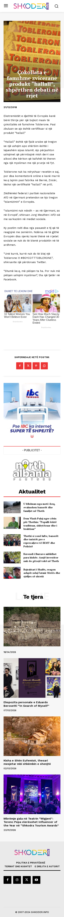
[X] (27, 365)
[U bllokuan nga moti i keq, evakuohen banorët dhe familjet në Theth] (12, 507)
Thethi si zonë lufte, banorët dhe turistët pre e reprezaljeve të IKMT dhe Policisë (40, 541)
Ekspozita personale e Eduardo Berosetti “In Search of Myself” (26, 704)
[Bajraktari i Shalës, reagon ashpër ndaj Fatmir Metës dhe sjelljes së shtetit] (12, 573)
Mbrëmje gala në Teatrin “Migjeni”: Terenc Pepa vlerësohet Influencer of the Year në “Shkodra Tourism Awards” (31, 822)
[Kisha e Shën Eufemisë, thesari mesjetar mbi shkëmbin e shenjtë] (32, 736)
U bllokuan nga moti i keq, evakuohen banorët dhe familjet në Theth (39, 507)
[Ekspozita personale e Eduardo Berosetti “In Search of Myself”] (32, 678)
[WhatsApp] (44, 365)
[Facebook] (19, 365)
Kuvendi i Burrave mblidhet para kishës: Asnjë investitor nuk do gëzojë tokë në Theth (41, 557)
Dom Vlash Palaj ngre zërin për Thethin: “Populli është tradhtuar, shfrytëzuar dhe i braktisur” (40, 524)
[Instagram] (17, 880)
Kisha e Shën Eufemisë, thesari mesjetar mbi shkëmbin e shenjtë (27, 762)
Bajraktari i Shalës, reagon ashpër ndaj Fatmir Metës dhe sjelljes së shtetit (41, 573)
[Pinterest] (36, 365)
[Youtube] (36, 880)
